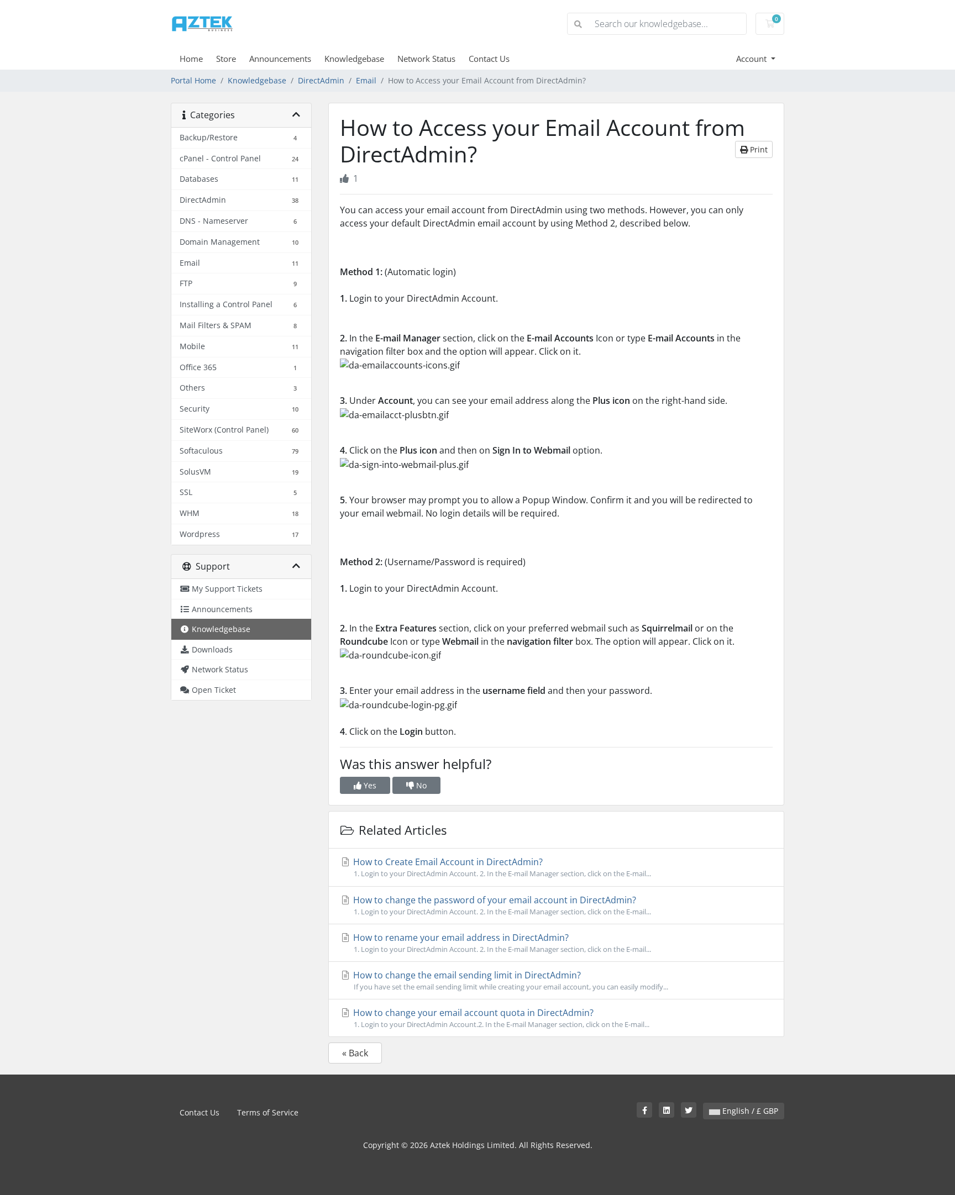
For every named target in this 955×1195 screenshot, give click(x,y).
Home (191, 58)
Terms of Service (267, 1112)
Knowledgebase (354, 58)
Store (226, 58)
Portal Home (193, 80)
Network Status (426, 58)
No (420, 785)
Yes (368, 785)
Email (366, 80)
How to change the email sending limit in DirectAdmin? (509, 980)
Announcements (280, 58)
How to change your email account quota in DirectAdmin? (500, 1018)
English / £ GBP (749, 1110)
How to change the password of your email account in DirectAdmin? (501, 905)
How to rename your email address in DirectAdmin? (501, 942)
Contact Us (489, 58)
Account (752, 58)
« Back (355, 1053)
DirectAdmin (321, 80)
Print (758, 149)
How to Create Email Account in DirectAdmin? (501, 867)
